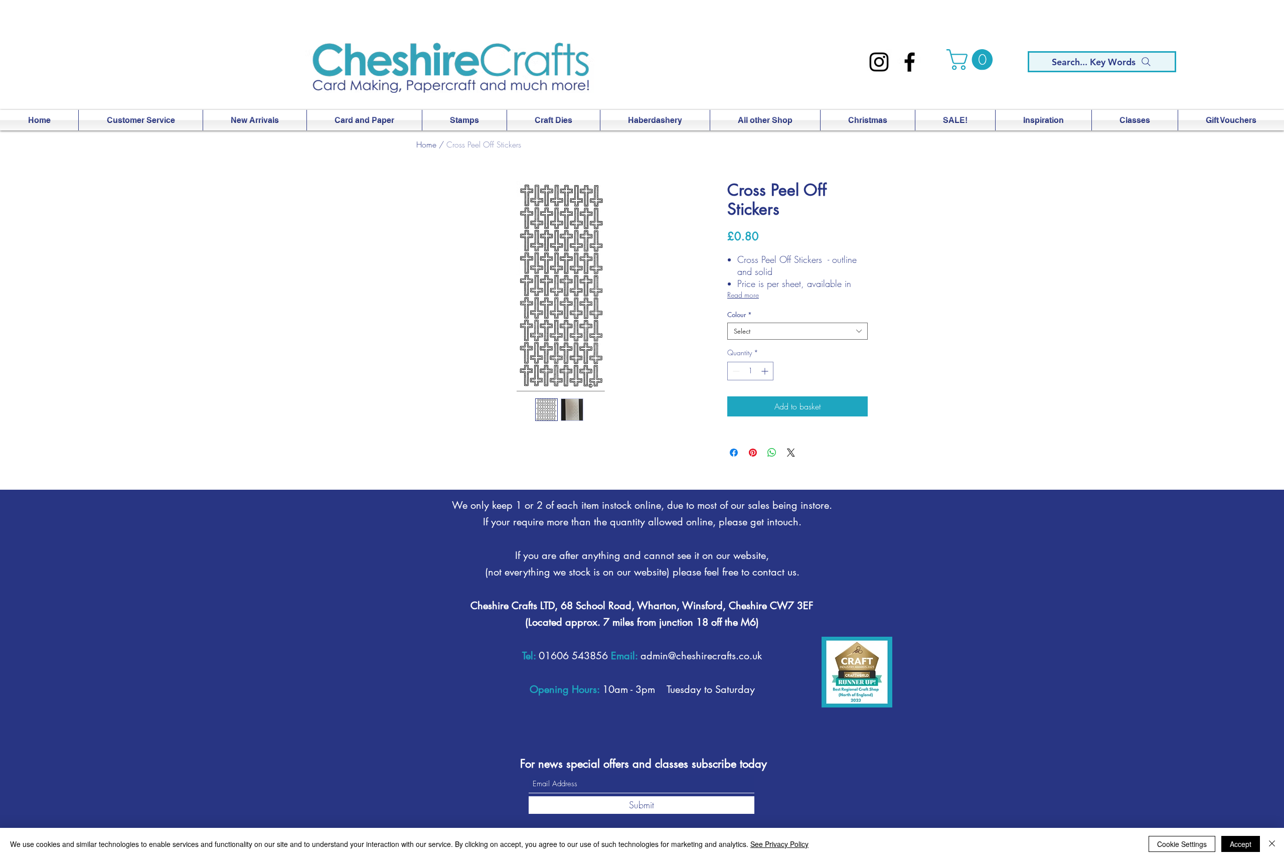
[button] (972, 59)
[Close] (1272, 844)
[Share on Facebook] (734, 453)
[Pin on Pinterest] (753, 453)
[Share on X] (791, 453)
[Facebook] (909, 62)
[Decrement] (735, 371)
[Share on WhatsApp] (772, 453)
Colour (739, 315)
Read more (743, 295)
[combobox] (797, 331)
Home (426, 144)
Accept (1240, 844)
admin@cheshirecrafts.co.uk (701, 655)
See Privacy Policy (779, 844)
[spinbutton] (750, 371)
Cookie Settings (1182, 844)
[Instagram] (879, 62)
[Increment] (765, 371)
